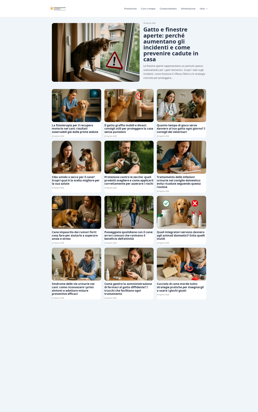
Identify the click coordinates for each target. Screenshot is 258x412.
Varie (202, 8)
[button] (206, 8)
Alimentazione (188, 8)
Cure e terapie (148, 8)
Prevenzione (130, 8)
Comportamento (168, 8)
